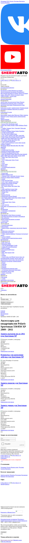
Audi (16, 124)
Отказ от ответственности (20, 520)
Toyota (16, 157)
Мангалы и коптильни (8, 231)
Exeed (7, 132)
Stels (6, 252)
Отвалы (4, 265)
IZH (21, 138)
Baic (3, 125)
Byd (2, 126)
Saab (3, 154)
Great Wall (21, 135)
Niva (7, 192)
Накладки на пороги (18, 109)
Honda (14, 137)
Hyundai (22, 137)
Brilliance (21, 125)
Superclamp (5, 283)
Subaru (15, 155)
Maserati (4, 145)
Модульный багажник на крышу (10, 93)
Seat (6, 154)
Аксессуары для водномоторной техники (12, 257)
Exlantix (12, 132)
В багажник (4, 112)
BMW (17, 125)
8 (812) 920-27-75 (5, 80)
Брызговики (4, 115)
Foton (15, 134)
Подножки (18, 475)
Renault (11, 152)
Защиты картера (5, 475)
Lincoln (23, 142)
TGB (3, 254)
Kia (14, 141)
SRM (5, 155)
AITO (6, 124)
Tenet (9, 157)
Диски (3, 262)
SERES (9, 154)
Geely (6, 135)
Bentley (13, 125)
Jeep (13, 139)
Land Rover (11, 142)
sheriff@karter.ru (5, 484)
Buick (25, 125)
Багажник (4, 277)
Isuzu (15, 138)
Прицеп (22, 102)
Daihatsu (9, 131)
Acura (3, 124)
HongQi (18, 137)
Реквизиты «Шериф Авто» (8, 512)
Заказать (3, 448)
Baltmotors (4, 244)
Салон (3, 278)
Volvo (13, 160)
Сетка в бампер (6, 236)
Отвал (18, 102)
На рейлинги (20, 92)
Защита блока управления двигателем (12, 228)
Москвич (4, 165)
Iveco (18, 138)
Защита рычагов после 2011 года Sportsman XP (13, 335)
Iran (6, 184)
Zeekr (6, 164)
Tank (6, 157)
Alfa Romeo (12, 124)
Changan (8, 128)
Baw (6, 125)
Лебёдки (4, 264)
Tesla (12, 157)
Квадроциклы (4, 239)
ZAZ (3, 164)
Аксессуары (13, 96)
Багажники (4, 212)
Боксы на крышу (16, 215)
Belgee (9, 125)
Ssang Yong (10, 155)
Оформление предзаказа (7, 351)
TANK (7, 199)
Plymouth (8, 151)
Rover (14, 152)
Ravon (7, 152)
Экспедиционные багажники (9, 92)
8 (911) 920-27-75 (16, 80)
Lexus (16, 142)
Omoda (4, 150)
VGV (3, 160)
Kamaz (8, 141)
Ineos (8, 138)
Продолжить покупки (7, 540)
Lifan (19, 142)
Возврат (7, 2)
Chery (12, 128)
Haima (6, 137)
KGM (11, 141)
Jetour (15, 139)
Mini (22, 145)
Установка (3, 1)
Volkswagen (8, 160)
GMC (16, 135)
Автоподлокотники (6, 99)
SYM (12, 252)
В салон (9, 112)
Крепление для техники (7, 280)
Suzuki (19, 155)
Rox (18, 152)
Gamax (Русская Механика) (9, 247)
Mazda (8, 145)
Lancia (6, 142)
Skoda (16, 154)
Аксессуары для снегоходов (8, 102)
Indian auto (4, 138)
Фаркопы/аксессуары (19, 105)
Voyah (16, 160)
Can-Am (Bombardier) (7, 245)
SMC (3, 252)
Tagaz (3, 157)
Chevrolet (17, 128)
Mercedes (8, 190)
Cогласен (3, 532)
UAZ (3, 158)
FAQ (8, 1)
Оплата (12, 1)
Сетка (7, 116)
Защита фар (11, 115)
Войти (9, 70)
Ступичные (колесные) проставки (12, 104)
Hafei (3, 137)
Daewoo (4, 131)
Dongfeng (21, 131)
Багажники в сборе (6, 90)
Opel (7, 150)
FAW (3, 180)
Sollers (2, 155)
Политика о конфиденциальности (12, 520)
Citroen (7, 129)
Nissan (3, 148)
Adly (3, 242)
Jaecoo (6, 139)
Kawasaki (4, 249)
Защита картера (5, 119)
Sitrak (12, 154)
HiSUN (4, 248)
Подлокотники (10, 476)
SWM (23, 155)
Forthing (11, 134)
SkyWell (20, 154)
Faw (3, 134)
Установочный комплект (7, 87)
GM (14, 135)
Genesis (10, 135)
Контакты (22, 1)
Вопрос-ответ (14, 467)
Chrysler (3, 129)
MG (20, 145)
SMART (25, 154)
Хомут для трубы (6, 273)
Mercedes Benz (14, 145)
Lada (3, 142)
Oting (12, 150)
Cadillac (4, 128)
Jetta (18, 139)
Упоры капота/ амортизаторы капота (12, 238)
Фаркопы (3, 168)
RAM (3, 152)
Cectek (15, 245)
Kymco (12, 249)
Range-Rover (5, 196)
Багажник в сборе (6, 215)
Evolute (4, 132)
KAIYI (4, 141)
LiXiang (3, 144)
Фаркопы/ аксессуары (8, 271)
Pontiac (13, 151)
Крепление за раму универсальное (10, 108)
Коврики (3, 274)
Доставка (16, 1)
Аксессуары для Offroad (8, 257)
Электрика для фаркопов (8, 210)
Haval (10, 137)
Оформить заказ (17, 540)
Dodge (17, 131)
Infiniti (12, 138)
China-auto (23, 128)
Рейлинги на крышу (17, 90)
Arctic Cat (7, 242)
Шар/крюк (5, 209)
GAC (3, 135)
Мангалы (16, 115)
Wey (3, 161)
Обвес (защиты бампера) (8, 234)
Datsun (13, 131)
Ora (10, 150)
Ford (8, 134)
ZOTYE (7, 205)
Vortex (13, 202)
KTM (8, 249)
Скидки (3, 2)
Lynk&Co (7, 144)
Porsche (17, 151)
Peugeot (4, 151)
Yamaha (4, 255)
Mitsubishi (3, 147)
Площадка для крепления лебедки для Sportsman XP (12, 356)
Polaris (3, 251)
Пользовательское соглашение (9, 519)
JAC (2, 139)
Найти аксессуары (5, 303)
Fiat (5, 134)
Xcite (3, 163)
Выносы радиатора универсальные (11, 261)
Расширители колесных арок (8, 103)
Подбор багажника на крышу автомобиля (13, 216)
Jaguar (9, 139)
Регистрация (4, 70)
